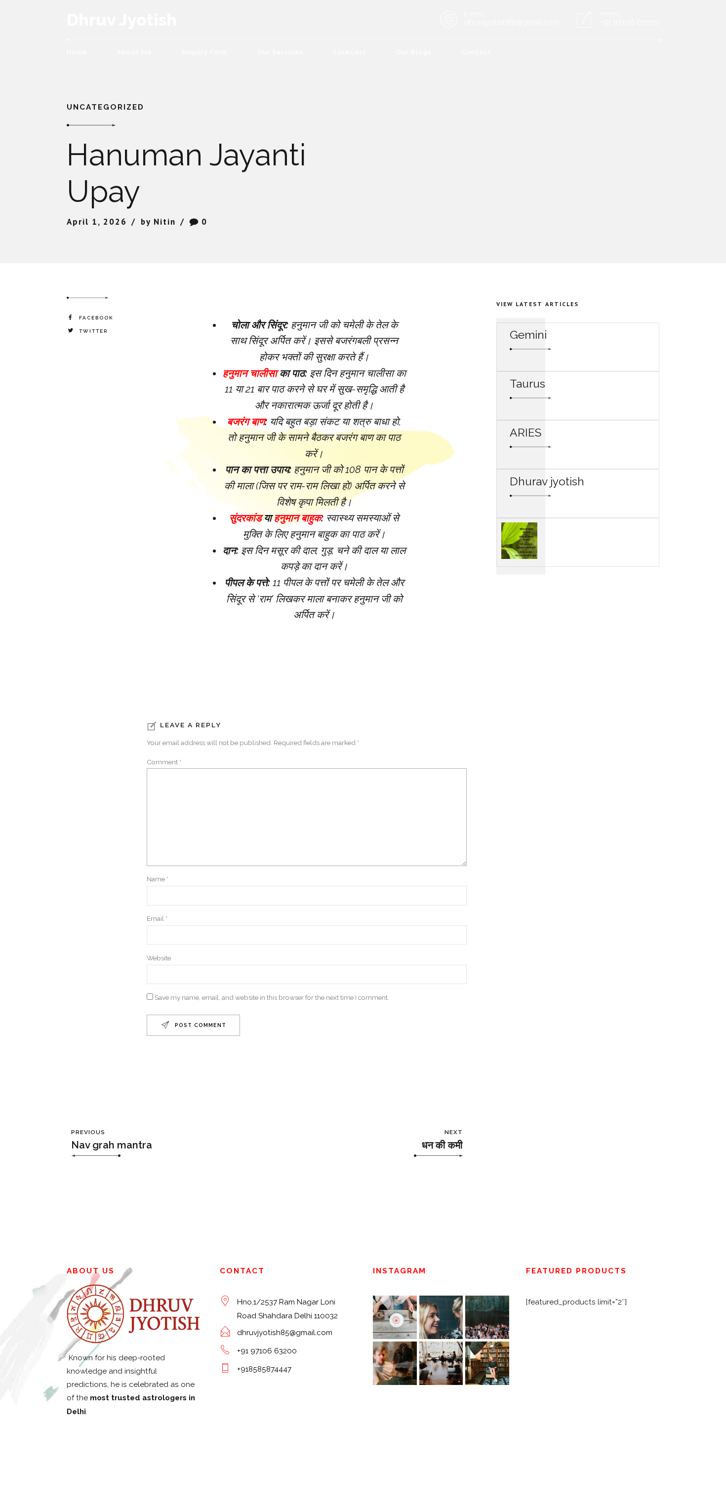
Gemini (528, 334)
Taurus (527, 383)
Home (77, 52)
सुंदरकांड (245, 518)
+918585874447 (264, 1369)
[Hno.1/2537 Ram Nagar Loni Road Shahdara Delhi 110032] (225, 1301)
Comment (164, 762)
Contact (476, 52)
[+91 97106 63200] (225, 1350)
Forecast (349, 52)
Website (159, 958)
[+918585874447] (225, 1368)
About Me (134, 52)
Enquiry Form (205, 52)
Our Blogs (414, 52)
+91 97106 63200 (267, 1350)
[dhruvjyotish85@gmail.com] (225, 1332)
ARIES (525, 432)
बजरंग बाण (246, 422)
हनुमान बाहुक (297, 518)
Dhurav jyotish (547, 481)
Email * (157, 918)
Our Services (280, 52)
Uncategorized (105, 107)
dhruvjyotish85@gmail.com (284, 1332)
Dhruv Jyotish (122, 20)
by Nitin (158, 221)
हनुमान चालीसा (250, 373)
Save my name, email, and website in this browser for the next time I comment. (272, 997)
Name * (157, 879)
